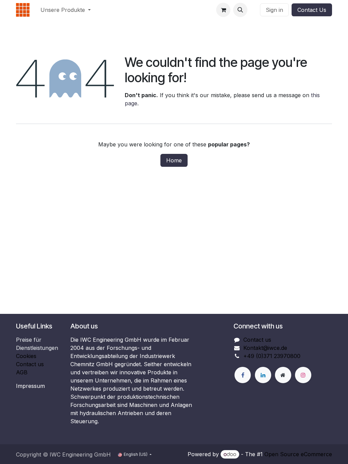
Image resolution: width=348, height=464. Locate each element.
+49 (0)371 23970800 (271, 356)
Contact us (30, 364)
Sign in (274, 9)
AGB (22, 372)
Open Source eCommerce (298, 454)
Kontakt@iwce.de (265, 347)
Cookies (26, 356)
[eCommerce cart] (223, 10)
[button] (240, 10)
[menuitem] (65, 10)
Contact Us (311, 9)
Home (174, 160)
